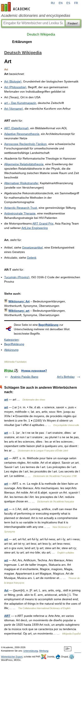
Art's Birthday (66, 376)
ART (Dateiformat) (16, 128)
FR (76, 3)
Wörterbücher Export (11, 656)
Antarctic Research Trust (20, 207)
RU (53, 3)
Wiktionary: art (18, 310)
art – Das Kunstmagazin (20, 103)
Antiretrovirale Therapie (20, 213)
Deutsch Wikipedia (41, 34)
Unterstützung (30, 650)
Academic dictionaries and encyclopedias (35, 15)
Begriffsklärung (48, 324)
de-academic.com (16, 6)
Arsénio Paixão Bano (24, 376)
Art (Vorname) (13, 108)
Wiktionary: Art (19, 301)
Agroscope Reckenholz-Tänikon (25, 144)
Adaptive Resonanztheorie (21, 134)
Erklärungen (22, 42)
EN (60, 3)
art (6, 399)
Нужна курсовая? (34, 370)
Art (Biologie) (12, 81)
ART (7, 615)
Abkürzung (11, 349)
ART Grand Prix (42, 223)
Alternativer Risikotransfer (21, 183)
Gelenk (31, 257)
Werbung (43, 650)
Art (6, 590)
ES (68, 3)
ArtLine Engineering (34, 228)
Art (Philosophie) (15, 87)
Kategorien (11, 339)
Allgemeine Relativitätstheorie (24, 164)
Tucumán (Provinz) (16, 277)
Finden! (73, 23)
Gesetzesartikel (32, 247)
